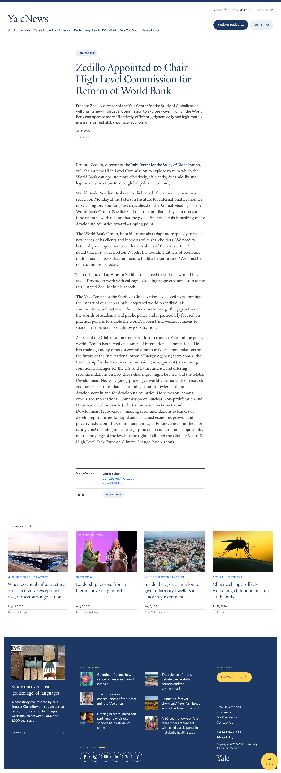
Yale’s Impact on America (52, 30)
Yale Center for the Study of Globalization (165, 164)
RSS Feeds (224, 712)
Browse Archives (229, 707)
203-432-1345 (113, 483)
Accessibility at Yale (229, 731)
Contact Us (225, 722)
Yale (223, 759)
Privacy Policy (225, 737)
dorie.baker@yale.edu (118, 478)
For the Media (227, 717)
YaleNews (28, 19)
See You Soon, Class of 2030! (140, 30)
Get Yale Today (232, 677)
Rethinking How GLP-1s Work (95, 30)
